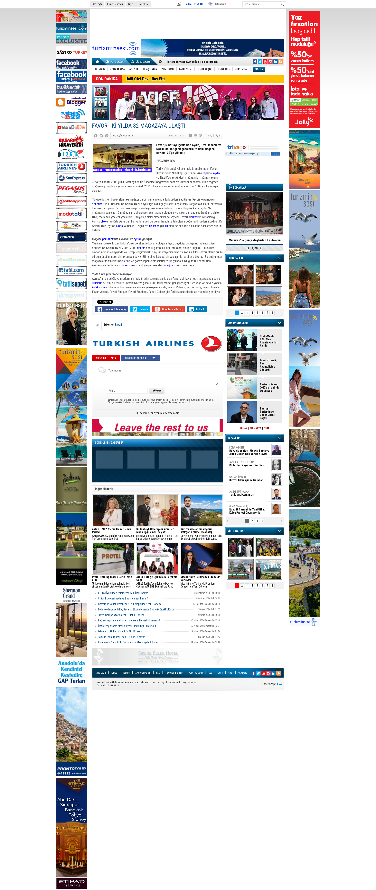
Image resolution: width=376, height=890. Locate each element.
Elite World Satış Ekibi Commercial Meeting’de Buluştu (128, 642)
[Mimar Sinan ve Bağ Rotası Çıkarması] (240, 547)
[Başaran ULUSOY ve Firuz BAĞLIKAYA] (240, 274)
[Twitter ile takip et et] (260, 61)
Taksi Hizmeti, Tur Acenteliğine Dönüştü (268, 365)
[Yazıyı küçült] (209, 135)
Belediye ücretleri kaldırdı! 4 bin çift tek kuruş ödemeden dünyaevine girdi (157, 534)
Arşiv (130, 4)
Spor (230, 672)
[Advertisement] (188, 23)
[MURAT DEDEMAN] (240, 296)
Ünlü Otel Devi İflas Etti (145, 78)
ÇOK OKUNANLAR (238, 322)
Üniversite (127, 265)
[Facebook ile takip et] (255, 61)
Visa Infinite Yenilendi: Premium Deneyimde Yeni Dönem (200, 582)
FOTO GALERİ (235, 258)
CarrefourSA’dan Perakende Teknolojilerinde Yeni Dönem (129, 604)
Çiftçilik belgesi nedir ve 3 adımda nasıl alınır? (123, 598)
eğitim (138, 239)
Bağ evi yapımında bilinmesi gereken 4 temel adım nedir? (129, 620)
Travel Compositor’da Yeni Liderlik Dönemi (121, 615)
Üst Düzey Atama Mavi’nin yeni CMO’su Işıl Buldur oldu (128, 626)
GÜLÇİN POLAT (246, 464)
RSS (158, 672)
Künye (114, 672)
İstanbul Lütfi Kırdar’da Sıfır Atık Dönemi (120, 631)
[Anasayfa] (97, 61)
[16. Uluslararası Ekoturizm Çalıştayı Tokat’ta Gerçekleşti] (269, 547)
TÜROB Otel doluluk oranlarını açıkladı (254, 240)
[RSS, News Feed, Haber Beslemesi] (280, 61)
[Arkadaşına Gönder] (195, 135)
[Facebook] (96, 135)
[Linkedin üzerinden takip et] (275, 61)
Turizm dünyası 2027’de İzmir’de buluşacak (269, 387)
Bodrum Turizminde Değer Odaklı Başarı (267, 413)
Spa (210, 672)
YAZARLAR (234, 438)
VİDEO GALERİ (236, 531)
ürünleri (96, 283)
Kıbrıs (119, 226)
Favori (118, 324)
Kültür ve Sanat (196, 672)
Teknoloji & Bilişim (174, 672)
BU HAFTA (255, 428)
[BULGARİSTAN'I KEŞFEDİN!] (240, 569)
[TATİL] (269, 296)
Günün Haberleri (115, 4)
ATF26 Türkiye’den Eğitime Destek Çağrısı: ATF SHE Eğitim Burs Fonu (156, 582)
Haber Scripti (269, 684)
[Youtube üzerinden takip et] (265, 61)
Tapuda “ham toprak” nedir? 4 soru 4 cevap (122, 636)
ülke (103, 221)
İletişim (126, 672)
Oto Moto (242, 672)
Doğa (220, 672)
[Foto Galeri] (115, 61)
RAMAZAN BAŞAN (241, 449)
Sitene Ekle (143, 4)
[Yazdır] (200, 135)
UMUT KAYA (244, 494)
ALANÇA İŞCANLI (245, 480)
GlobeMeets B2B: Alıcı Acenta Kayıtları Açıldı (269, 341)
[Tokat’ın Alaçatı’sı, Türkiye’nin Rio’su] (269, 569)
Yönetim (97, 204)
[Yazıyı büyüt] (218, 135)
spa (206, 173)
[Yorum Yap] (190, 135)
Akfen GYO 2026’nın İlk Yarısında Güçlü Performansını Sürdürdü (113, 534)
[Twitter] (101, 135)
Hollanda (154, 226)
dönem (141, 248)
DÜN (266, 428)
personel (107, 239)
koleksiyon (98, 287)
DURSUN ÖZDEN (249, 509)
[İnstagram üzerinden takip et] (270, 61)
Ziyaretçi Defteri (143, 672)
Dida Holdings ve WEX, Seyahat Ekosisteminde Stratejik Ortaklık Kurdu (136, 609)
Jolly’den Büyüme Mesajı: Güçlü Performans (193, 61)
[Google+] (106, 135)
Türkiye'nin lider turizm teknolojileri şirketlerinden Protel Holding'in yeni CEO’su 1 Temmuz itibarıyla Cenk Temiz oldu (112, 582)
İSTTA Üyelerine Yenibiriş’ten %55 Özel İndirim (123, 593)
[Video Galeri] (141, 61)
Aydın (216, 173)
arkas (194, 217)
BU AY (243, 428)
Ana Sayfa (97, 4)
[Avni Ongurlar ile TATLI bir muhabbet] (269, 274)
